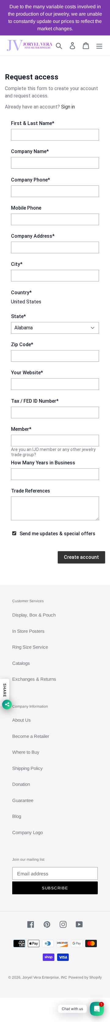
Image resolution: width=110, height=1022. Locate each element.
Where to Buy (25, 752)
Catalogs (21, 663)
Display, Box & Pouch (34, 614)
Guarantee (22, 800)
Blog (16, 816)
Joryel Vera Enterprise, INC (44, 977)
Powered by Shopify (85, 977)
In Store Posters (28, 631)
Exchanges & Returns (34, 679)
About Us (21, 720)
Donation (21, 784)
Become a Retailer (30, 736)
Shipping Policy (27, 768)
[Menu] (99, 45)
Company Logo (27, 832)
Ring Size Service (30, 647)
